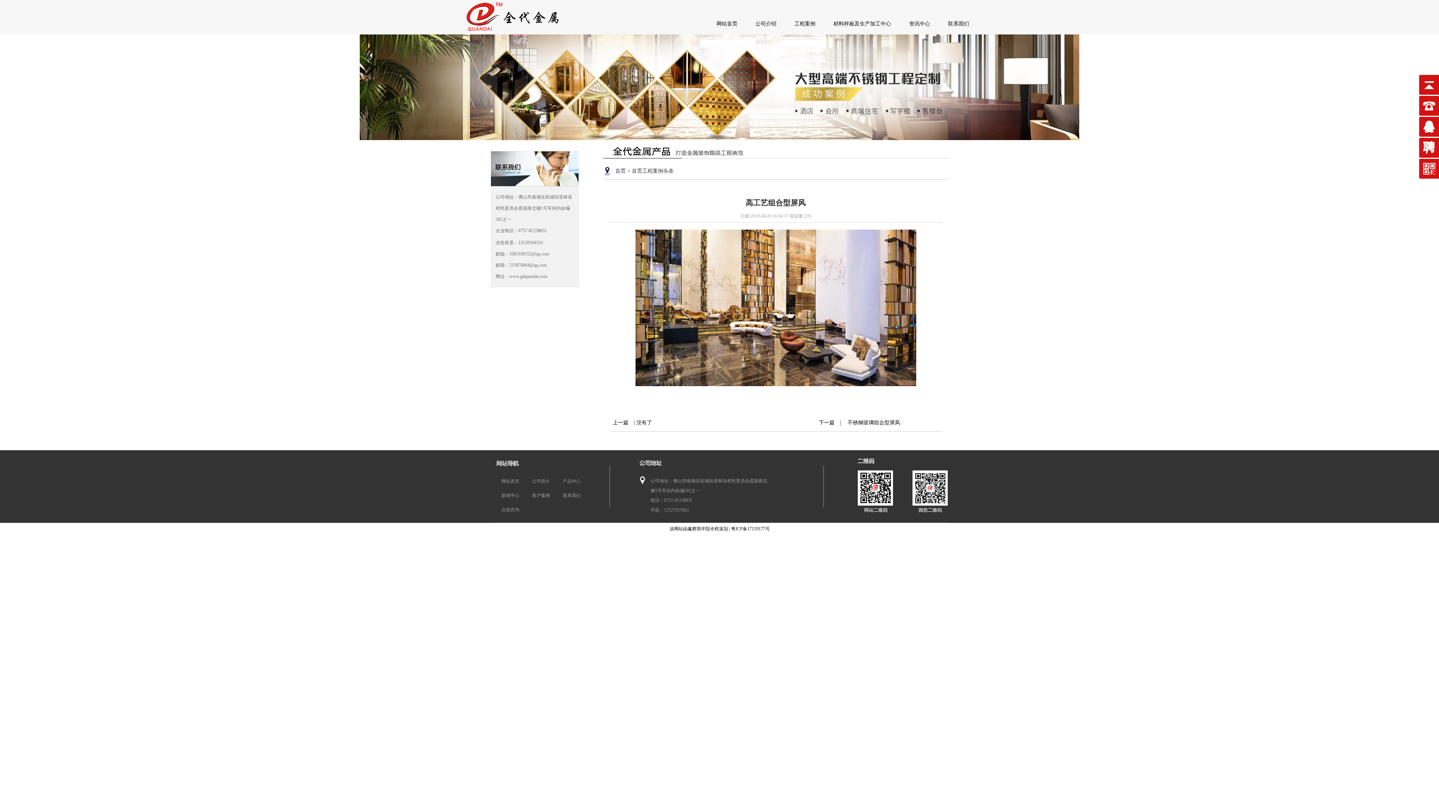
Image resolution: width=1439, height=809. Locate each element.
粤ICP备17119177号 (750, 528)
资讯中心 (919, 24)
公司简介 (541, 481)
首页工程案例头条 (653, 171)
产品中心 (572, 481)
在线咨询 (510, 509)
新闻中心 (510, 495)
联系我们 (958, 24)
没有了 (644, 422)
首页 (620, 171)
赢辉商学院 (699, 528)
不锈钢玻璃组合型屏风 (871, 422)
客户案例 (541, 495)
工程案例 (804, 24)
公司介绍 (765, 24)
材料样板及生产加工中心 (862, 24)
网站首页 (727, 24)
